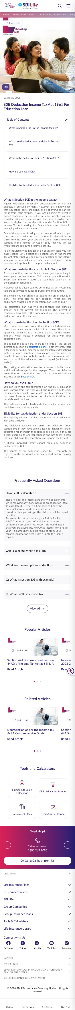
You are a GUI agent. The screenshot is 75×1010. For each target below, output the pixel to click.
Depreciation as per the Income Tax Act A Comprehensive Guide (30, 731)
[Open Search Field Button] (60, 6)
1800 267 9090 (37, 850)
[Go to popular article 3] (40, 681)
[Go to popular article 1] (34, 681)
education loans (37, 347)
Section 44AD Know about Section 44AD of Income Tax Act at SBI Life (30, 662)
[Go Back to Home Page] (21, 6)
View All (35, 608)
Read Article (15, 669)
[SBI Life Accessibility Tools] (70, 671)
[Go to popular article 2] (37, 681)
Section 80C (28, 376)
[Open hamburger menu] (68, 5)
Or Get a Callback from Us (37, 860)
